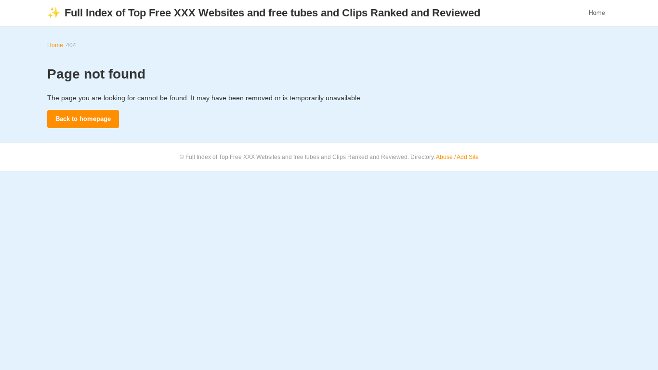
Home (597, 12)
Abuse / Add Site (457, 157)
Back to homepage (83, 118)
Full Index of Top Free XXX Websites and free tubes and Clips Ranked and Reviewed (263, 13)
